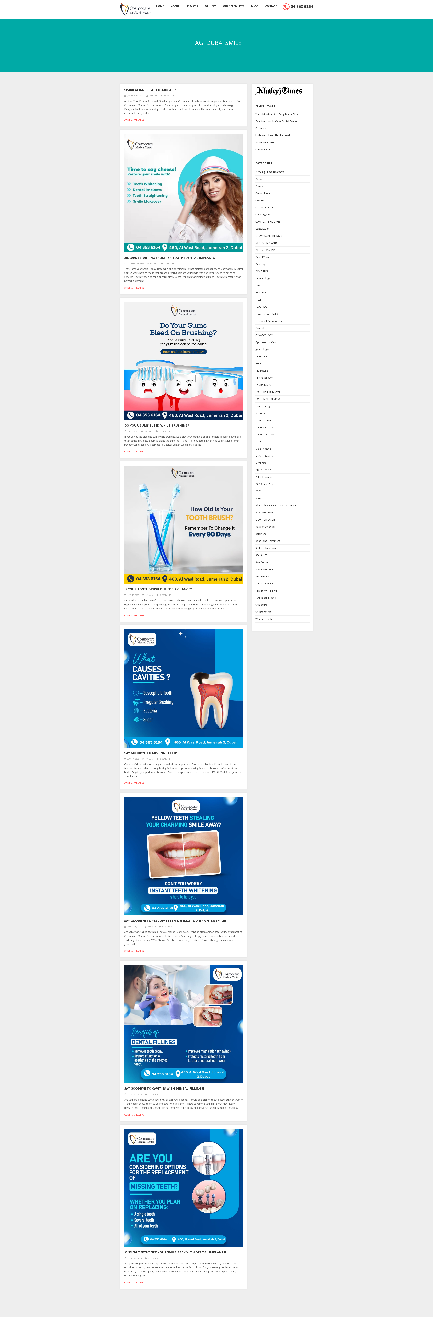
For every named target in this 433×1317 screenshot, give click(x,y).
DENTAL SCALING (265, 250)
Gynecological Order (266, 342)
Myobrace (260, 462)
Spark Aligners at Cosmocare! (150, 90)
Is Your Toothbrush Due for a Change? (158, 589)
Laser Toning (262, 406)
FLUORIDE (261, 306)
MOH (258, 441)
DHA (257, 285)
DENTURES (261, 271)
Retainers (260, 533)
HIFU (258, 363)
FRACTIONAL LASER (266, 313)
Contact (271, 6)
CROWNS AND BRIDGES (268, 235)
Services (192, 6)
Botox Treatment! (265, 142)
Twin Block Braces (265, 597)
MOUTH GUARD (264, 455)
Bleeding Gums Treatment (269, 172)
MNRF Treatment (265, 434)
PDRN (258, 498)
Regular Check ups (265, 526)
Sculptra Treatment (266, 548)
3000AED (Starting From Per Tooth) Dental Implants (169, 258)
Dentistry (260, 264)
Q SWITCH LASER (265, 519)
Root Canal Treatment (267, 541)
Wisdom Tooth (263, 619)
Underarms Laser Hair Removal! (272, 135)
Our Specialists (233, 6)
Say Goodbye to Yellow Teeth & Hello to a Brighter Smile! (175, 921)
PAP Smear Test (264, 484)
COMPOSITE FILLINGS (267, 221)
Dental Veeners (263, 257)
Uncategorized (263, 611)
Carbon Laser (262, 149)
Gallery (210, 6)
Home (160, 6)
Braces (259, 186)
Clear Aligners (262, 214)
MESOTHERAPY (264, 420)
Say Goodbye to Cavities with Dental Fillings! (164, 1088)
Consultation (262, 228)
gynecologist (262, 349)
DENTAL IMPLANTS (266, 242)
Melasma (260, 413)
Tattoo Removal (264, 583)
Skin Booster (262, 562)
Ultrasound (261, 604)
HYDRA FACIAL (263, 384)
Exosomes (261, 292)
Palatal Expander (264, 477)
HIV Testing (261, 370)
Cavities (259, 200)
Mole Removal (263, 448)
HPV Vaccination (264, 377)
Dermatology (262, 278)
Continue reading (134, 120)
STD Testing (262, 576)
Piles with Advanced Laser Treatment (275, 505)
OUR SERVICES (263, 470)
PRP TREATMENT (265, 512)
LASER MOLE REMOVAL (268, 399)
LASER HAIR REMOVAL (267, 391)
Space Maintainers (265, 569)
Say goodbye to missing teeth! (150, 753)
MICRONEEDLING (265, 427)
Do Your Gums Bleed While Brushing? (156, 425)
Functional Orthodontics (268, 321)
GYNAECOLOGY (264, 335)
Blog (254, 6)
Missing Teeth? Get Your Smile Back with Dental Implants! (175, 1252)
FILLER (259, 299)
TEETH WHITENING (266, 590)
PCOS (258, 491)
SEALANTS (261, 555)
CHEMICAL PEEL (264, 207)
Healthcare (261, 356)
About (175, 6)
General (259, 328)
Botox (258, 179)
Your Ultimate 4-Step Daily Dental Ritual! (277, 114)
